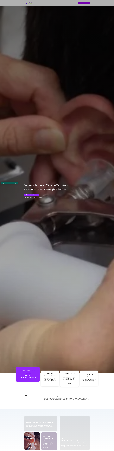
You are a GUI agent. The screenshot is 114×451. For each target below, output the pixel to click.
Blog (47, 2)
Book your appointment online (64, 2)
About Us (42, 2)
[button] (9, 183)
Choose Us (53, 2)
